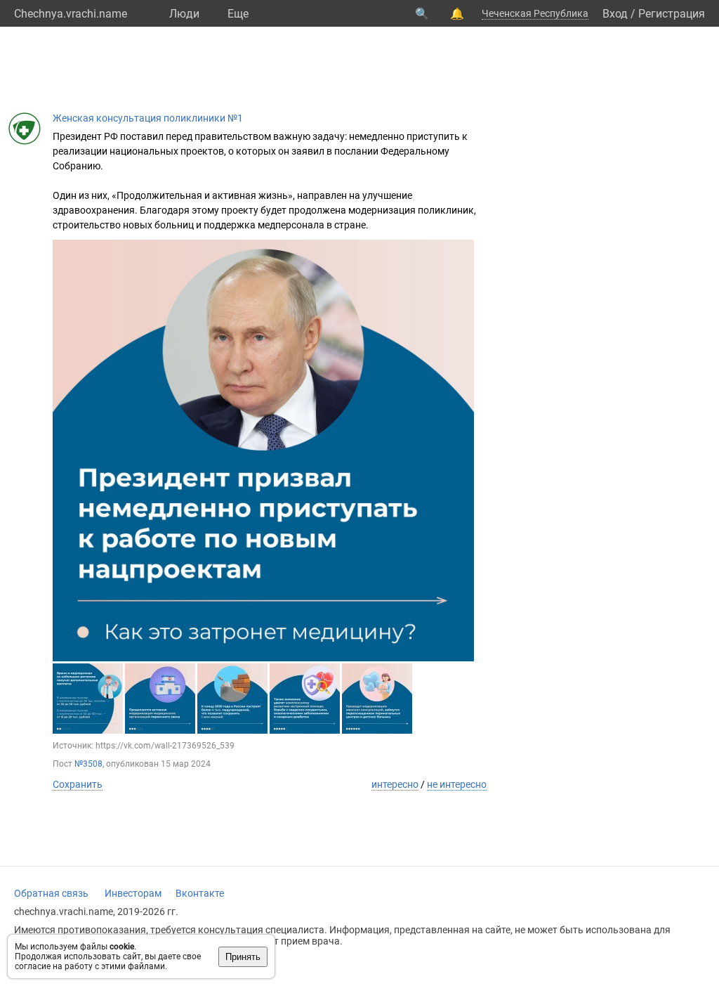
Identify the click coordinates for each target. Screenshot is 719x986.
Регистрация (671, 13)
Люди (184, 13)
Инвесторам (133, 893)
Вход (615, 13)
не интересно (457, 784)
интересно (394, 784)
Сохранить (78, 784)
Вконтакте (200, 893)
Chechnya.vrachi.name (70, 13)
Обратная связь (51, 893)
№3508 (88, 764)
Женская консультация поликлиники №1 (148, 118)
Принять (242, 957)
